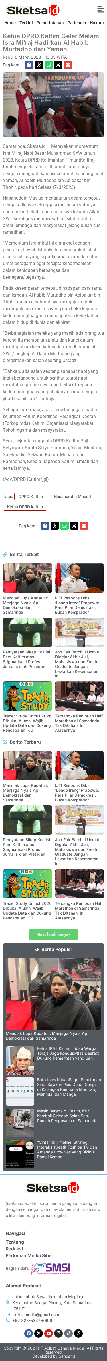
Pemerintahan (50, 22)
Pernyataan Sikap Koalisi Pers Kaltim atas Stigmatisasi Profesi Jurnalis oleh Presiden (26, 659)
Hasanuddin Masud (72, 496)
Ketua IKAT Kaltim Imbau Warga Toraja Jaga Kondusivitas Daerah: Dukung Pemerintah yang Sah (68, 1053)
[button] (29, 65)
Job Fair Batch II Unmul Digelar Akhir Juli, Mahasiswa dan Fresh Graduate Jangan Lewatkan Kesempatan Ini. (77, 664)
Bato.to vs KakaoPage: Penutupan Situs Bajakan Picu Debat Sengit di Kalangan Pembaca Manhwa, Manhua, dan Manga (69, 1086)
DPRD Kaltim (31, 496)
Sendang (67, 1356)
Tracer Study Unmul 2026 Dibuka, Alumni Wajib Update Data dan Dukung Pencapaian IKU (27, 723)
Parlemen (77, 22)
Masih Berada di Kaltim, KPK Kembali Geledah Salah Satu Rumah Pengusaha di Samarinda (67, 1115)
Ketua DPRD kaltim (25, 506)
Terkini (26, 22)
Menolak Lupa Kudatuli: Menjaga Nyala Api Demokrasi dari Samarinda (25, 605)
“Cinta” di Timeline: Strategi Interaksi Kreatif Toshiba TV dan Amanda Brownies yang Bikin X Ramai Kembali (67, 1149)
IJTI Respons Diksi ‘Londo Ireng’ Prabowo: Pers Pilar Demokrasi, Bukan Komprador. (77, 605)
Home (10, 22)
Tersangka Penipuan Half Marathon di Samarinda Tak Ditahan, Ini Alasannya (79, 723)
